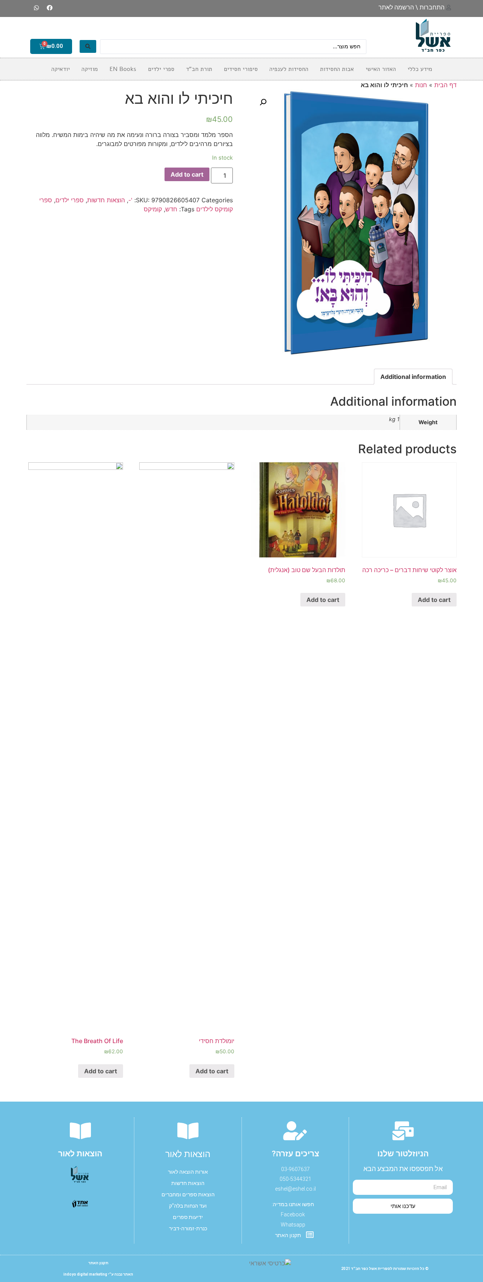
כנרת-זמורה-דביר (188, 1228)
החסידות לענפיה (288, 69)
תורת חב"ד (199, 69)
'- (130, 200)
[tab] (413, 377)
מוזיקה (90, 69)
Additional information (413, 376)
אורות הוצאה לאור (188, 1172)
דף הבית (445, 85)
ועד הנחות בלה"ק (188, 1206)
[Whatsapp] (36, 7)
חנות (421, 85)
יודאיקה (60, 69)
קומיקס (153, 209)
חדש (171, 209)
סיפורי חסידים (241, 69)
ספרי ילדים (69, 200)
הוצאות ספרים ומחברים (188, 1194)
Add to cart (187, 174)
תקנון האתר (98, 1263)
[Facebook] (49, 7)
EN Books (122, 69)
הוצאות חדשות (106, 200)
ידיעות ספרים (188, 1217)
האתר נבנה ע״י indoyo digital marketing (98, 1274)
